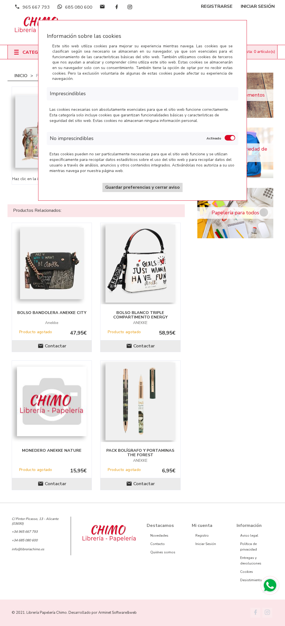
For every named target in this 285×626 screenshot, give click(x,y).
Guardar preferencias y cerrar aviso (142, 187)
